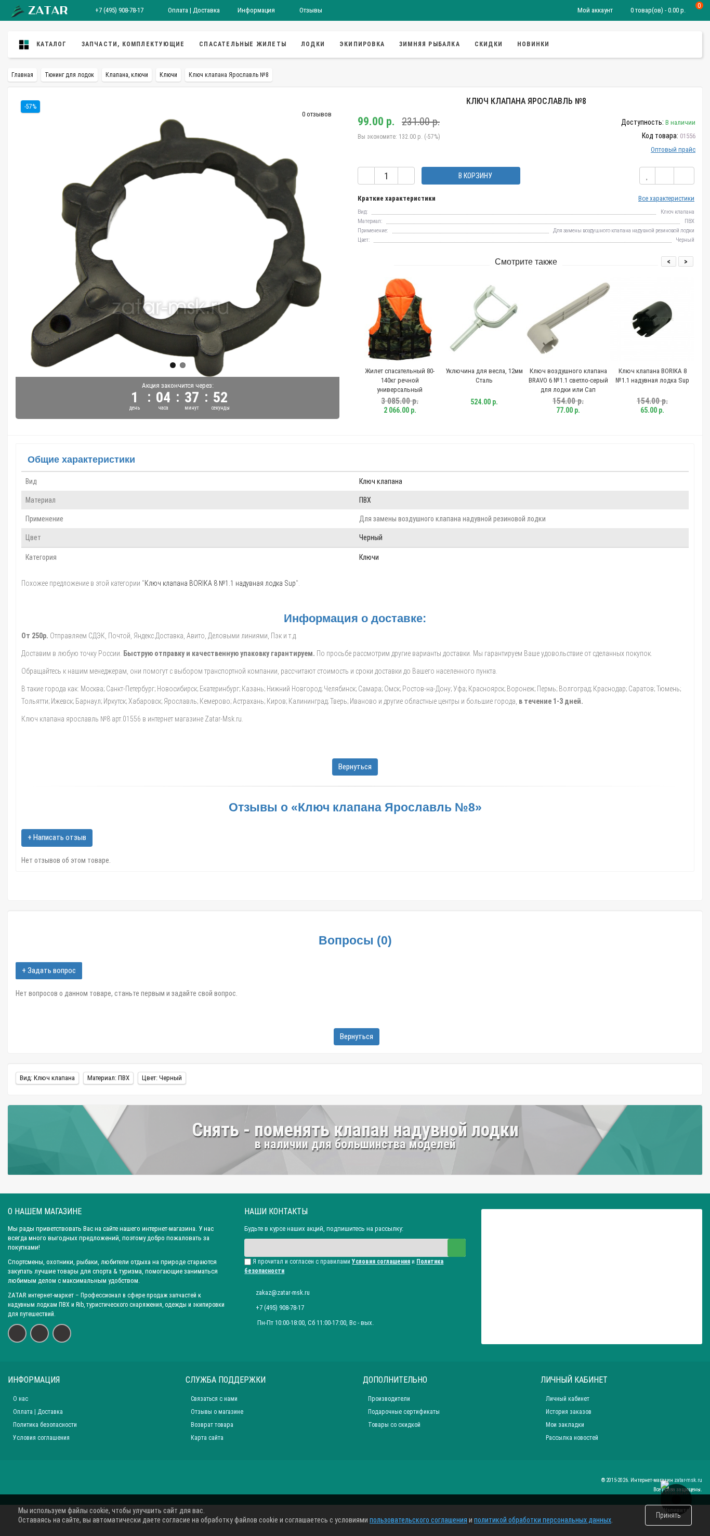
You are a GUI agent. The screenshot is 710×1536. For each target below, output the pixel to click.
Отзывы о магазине (217, 1411)
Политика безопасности (45, 1424)
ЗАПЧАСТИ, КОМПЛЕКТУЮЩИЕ (133, 44)
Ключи (369, 557)
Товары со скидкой (394, 1424)
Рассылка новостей (572, 1437)
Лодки (313, 44)
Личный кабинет (567, 1398)
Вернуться (355, 766)
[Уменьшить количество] (366, 176)
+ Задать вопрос (49, 970)
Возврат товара (212, 1424)
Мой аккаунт (595, 10)
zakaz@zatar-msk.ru (283, 1292)
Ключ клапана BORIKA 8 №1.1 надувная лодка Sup (652, 375)
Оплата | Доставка (193, 10)
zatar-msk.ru (688, 1480)
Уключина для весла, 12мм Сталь (484, 375)
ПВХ (365, 500)
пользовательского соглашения (418, 1520)
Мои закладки (565, 1424)
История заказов (568, 1411)
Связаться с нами (214, 1398)
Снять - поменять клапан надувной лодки (355, 1130)
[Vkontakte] (17, 1333)
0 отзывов (317, 114)
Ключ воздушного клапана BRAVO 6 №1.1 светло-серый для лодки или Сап (568, 380)
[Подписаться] (457, 1248)
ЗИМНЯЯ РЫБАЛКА (429, 44)
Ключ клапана (380, 481)
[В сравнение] (664, 176)
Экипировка (362, 44)
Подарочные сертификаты (404, 1411)
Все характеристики (666, 198)
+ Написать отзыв (57, 837)
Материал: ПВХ (108, 1078)
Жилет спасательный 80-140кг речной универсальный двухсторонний (400, 385)
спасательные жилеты (242, 44)
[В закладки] (647, 176)
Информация (256, 10)
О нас (20, 1398)
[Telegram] (61, 1333)
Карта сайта (207, 1437)
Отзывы (310, 10)
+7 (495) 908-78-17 (119, 10)
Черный (371, 537)
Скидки (489, 44)
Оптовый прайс (673, 149)
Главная (22, 74)
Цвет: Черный (162, 1078)
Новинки (533, 44)
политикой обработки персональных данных (542, 1520)
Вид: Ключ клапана (47, 1078)
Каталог (50, 44)
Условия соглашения (41, 1437)
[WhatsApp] (39, 1333)
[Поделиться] (684, 176)
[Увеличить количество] (406, 176)
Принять (668, 1515)
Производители (389, 1398)
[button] (173, 365)
